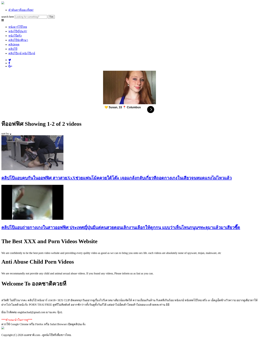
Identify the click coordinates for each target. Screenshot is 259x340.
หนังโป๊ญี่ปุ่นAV (17, 31)
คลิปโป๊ (12, 48)
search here (7, 16)
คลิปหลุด (13, 44)
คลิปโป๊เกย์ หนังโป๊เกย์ (21, 53)
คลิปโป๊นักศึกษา (18, 40)
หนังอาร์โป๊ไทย (17, 26)
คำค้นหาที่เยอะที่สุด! (20, 9)
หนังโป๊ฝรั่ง (15, 35)
